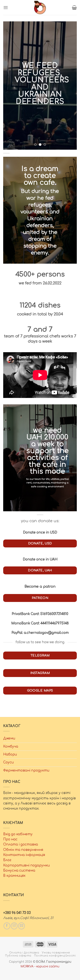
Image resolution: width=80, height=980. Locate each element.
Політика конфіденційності (55, 955)
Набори (10, 754)
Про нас (10, 839)
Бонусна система (19, 870)
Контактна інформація (24, 855)
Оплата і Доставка (24, 952)
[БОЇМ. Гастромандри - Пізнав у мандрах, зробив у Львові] (40, 7)
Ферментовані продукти (26, 770)
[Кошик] (74, 7)
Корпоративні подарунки (26, 865)
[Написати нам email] (21, 925)
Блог (7, 860)
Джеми (9, 738)
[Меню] (5, 7)
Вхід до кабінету (18, 834)
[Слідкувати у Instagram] (14, 925)
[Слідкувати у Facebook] (7, 925)
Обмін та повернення (23, 850)
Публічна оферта (18, 955)
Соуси (8, 762)
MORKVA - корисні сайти (40, 966)
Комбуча (10, 746)
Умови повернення (56, 952)
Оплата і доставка (20, 844)
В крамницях (14, 876)
